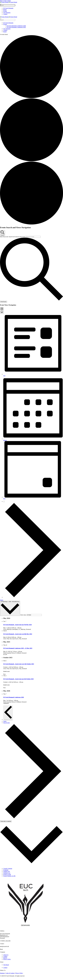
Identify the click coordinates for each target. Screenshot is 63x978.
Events (5, 11)
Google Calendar (7, 868)
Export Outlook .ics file (9, 876)
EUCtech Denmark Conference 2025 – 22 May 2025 (17, 648)
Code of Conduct (10, 973)
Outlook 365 (6, 871)
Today (1, 600)
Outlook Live (6, 873)
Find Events (3, 301)
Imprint (5, 957)
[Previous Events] (4, 501)
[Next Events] (33, 597)
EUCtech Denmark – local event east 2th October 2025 (18, 679)
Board (4, 9)
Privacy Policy (7, 959)
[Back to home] (8, 2)
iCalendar (5, 870)
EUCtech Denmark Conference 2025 (16, 27)
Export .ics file (7, 874)
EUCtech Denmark (8, 8)
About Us (5, 954)
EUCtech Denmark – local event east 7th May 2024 (17, 624)
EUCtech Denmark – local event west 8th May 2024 (17, 634)
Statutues (2, 973)
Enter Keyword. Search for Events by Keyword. (12, 236)
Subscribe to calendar (6, 821)
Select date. (23, 615)
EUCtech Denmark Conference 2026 (16, 25)
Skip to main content (5, 0)
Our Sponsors (6, 12)
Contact (5, 14)
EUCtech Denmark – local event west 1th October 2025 (18, 664)
